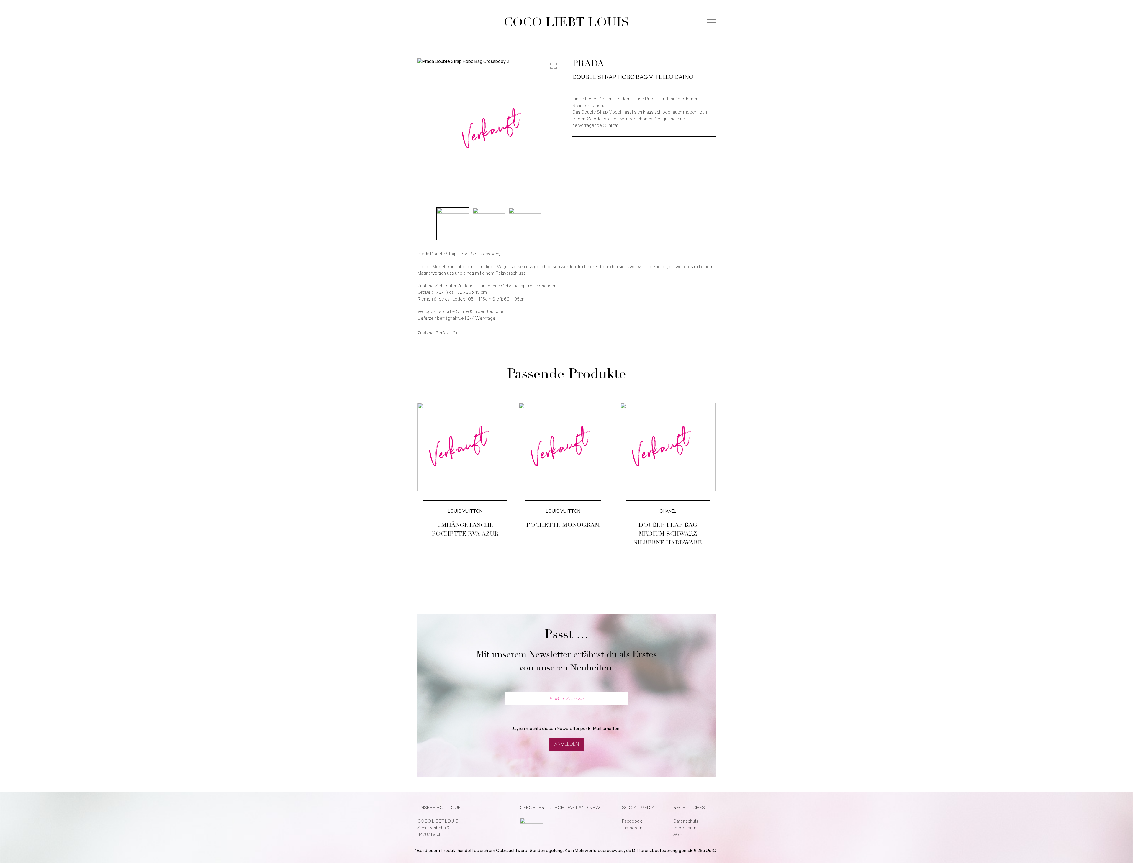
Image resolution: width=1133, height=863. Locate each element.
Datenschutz (685, 821)
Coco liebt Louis (566, 22)
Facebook (632, 821)
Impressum (684, 828)
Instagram (632, 828)
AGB (677, 834)
